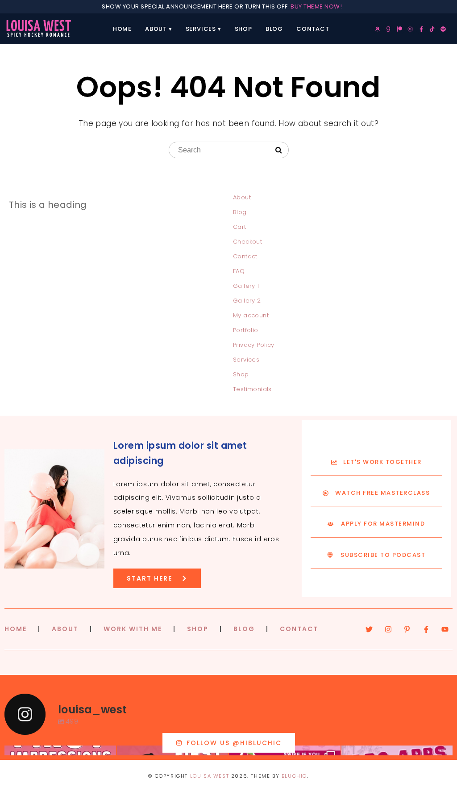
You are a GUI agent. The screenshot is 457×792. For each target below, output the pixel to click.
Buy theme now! (316, 6)
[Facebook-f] (421, 29)
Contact (312, 29)
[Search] (278, 150)
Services (201, 29)
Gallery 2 (247, 300)
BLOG (244, 628)
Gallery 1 (246, 286)
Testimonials (252, 389)
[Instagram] (410, 29)
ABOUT (65, 628)
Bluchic (294, 775)
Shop (243, 29)
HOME (15, 628)
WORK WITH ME (133, 628)
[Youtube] (445, 629)
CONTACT (299, 628)
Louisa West (209, 775)
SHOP (197, 628)
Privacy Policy (253, 345)
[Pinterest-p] (407, 629)
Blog (274, 29)
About (156, 29)
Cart (239, 227)
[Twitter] (369, 629)
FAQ (239, 271)
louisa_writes (59, 754)
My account (251, 315)
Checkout (247, 241)
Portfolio (245, 330)
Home (122, 29)
